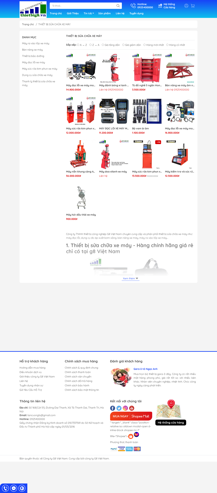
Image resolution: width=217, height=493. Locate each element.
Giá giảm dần (133, 44)
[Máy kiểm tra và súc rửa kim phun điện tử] (180, 154)
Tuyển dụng (136, 13)
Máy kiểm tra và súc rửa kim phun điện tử (180, 171)
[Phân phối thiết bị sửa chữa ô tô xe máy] (33, 9)
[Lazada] (136, 434)
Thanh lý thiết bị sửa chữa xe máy (38, 83)
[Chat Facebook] (13, 488)
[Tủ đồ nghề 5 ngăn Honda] (147, 68)
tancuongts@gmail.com (41, 415)
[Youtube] (131, 408)
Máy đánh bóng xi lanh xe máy (114, 85)
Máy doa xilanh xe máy (113, 171)
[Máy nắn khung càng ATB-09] (81, 154)
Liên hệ (120, 13)
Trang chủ (56, 13)
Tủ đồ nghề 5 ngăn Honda (147, 85)
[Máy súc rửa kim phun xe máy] (147, 154)
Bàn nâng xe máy (32, 49)
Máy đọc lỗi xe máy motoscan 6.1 (180, 128)
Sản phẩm (104, 13)
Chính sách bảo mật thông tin (82, 389)
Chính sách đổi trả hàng (78, 381)
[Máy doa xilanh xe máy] (114, 154)
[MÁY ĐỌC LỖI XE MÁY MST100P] (114, 111)
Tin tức (88, 13)
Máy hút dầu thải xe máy (81, 214)
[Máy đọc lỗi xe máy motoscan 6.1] (180, 111)
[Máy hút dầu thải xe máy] (81, 197)
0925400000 (37, 419)
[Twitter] (119, 408)
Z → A (95, 44)
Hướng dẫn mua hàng (32, 367)
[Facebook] (112, 408)
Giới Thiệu (73, 13)
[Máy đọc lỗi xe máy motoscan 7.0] (81, 68)
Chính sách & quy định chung (81, 367)
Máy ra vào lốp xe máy (35, 43)
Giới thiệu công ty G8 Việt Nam (37, 376)
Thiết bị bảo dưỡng (33, 56)
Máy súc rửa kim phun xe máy (147, 171)
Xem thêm (129, 278)
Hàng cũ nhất (177, 44)
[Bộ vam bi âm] (147, 111)
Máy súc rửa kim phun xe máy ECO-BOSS (81, 128)
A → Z (83, 44)
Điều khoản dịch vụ (31, 372)
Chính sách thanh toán (78, 372)
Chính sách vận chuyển (78, 376)
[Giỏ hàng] (193, 6)
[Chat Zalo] (21, 488)
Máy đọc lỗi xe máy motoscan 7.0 (81, 85)
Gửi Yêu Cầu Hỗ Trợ (31, 389)
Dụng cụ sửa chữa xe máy (37, 75)
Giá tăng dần (112, 44)
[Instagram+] (125, 408)
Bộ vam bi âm (140, 128)
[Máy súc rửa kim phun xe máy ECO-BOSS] (81, 111)
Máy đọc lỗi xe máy (33, 62)
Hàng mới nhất (155, 44)
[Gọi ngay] (5, 488)
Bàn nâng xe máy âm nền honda (180, 85)
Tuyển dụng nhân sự (31, 385)
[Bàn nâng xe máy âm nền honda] (180, 68)
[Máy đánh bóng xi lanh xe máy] (114, 68)
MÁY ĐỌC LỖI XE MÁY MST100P (114, 128)
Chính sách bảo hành (77, 385)
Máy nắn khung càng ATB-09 (81, 171)
